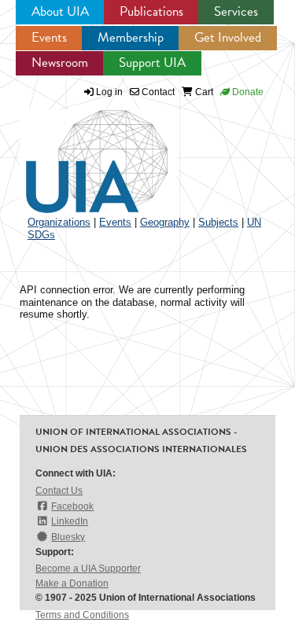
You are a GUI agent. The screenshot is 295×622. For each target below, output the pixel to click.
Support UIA (152, 62)
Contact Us (59, 490)
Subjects (218, 222)
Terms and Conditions (82, 614)
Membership (131, 37)
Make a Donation (72, 583)
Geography (165, 222)
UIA (79, 152)
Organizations (59, 222)
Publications (151, 11)
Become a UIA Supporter (88, 568)
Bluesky (68, 537)
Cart (203, 92)
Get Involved (227, 37)
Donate (247, 92)
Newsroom (59, 62)
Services (236, 11)
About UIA (60, 11)
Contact (157, 92)
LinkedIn (69, 521)
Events (49, 37)
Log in (109, 92)
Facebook (72, 506)
